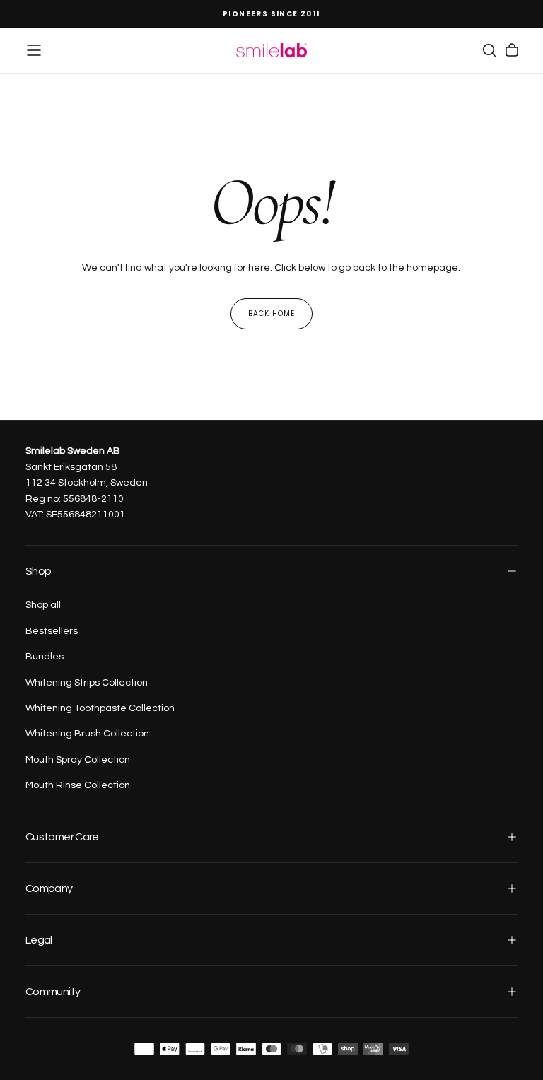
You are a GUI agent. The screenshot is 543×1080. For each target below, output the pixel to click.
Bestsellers (51, 631)
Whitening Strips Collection (86, 683)
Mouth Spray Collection (77, 760)
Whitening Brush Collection (87, 734)
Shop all (43, 605)
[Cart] (511, 50)
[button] (33, 50)
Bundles (44, 657)
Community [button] (52, 991)
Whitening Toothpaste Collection (100, 708)
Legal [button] (38, 940)
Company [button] (49, 888)
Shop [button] (38, 571)
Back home (271, 313)
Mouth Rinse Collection (77, 785)
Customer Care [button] (62, 837)
